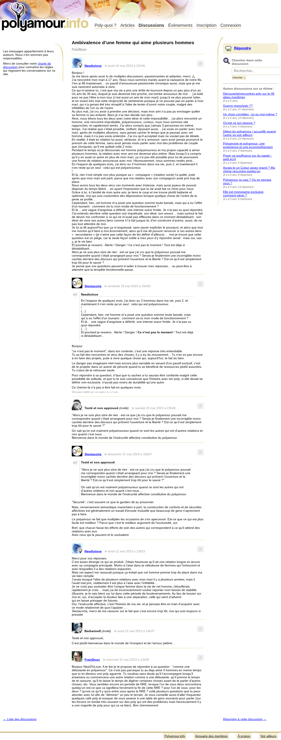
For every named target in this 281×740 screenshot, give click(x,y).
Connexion (230, 25)
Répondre (242, 48)
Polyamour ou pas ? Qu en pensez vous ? (247, 181)
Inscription (206, 25)
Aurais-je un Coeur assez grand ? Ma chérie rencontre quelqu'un (249, 169)
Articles (127, 25)
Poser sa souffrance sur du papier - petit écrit (247, 157)
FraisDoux (92, 659)
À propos (244, 736)
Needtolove (93, 65)
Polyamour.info (45, 15)
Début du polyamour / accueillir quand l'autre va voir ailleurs (249, 133)
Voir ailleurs (268, 736)
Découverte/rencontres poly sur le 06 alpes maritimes (248, 95)
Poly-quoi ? (105, 25)
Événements (180, 25)
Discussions (151, 25)
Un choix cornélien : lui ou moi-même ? (250, 114)
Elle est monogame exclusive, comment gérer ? (243, 193)
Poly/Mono (79, 49)
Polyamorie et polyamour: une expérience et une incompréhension (248, 145)
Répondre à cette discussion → (245, 719)
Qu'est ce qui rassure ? (239, 123)
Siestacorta (93, 286)
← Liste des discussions (19, 719)
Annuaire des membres (211, 736)
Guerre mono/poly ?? (238, 105)
